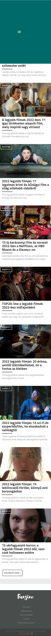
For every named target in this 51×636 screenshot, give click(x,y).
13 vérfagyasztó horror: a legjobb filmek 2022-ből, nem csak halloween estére (23, 549)
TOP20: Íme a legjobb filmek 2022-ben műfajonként (22, 305)
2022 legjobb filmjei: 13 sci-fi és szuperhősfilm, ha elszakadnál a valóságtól (25, 426)
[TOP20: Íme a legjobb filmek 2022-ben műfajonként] (25, 283)
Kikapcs (6, 85)
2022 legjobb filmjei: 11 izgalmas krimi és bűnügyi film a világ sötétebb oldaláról (25, 185)
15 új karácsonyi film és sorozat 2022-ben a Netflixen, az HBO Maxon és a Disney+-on (25, 246)
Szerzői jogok (26, 615)
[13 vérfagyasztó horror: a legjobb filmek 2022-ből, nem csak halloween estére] (25, 525)
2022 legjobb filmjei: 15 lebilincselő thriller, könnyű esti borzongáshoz (25, 488)
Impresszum (26, 611)
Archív (26, 619)
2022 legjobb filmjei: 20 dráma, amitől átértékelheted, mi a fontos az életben (24, 365)
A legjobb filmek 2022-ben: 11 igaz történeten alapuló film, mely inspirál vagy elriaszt (24, 123)
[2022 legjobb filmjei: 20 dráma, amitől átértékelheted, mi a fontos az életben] (25, 341)
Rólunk (26, 607)
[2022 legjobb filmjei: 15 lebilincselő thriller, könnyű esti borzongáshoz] (25, 464)
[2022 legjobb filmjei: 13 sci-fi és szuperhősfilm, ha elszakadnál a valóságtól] (25, 403)
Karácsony (8, 208)
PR (32, 633)
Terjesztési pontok (26, 623)
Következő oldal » (12, 573)
